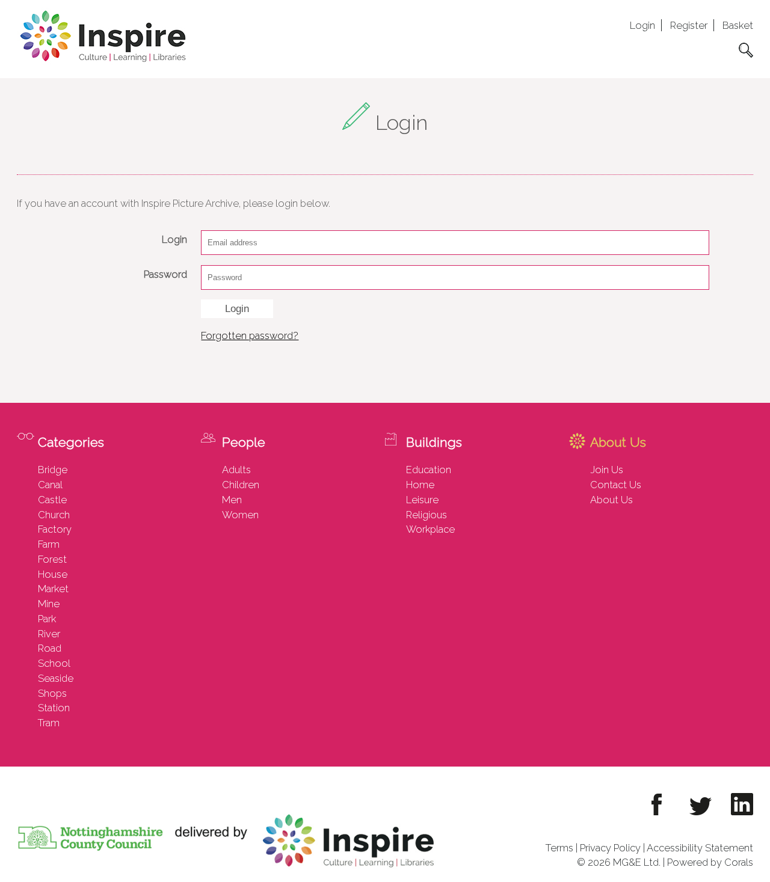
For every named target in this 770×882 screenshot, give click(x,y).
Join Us (606, 470)
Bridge (52, 470)
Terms (559, 848)
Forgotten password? (249, 335)
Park (47, 619)
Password (165, 274)
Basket (737, 25)
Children (240, 485)
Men (232, 500)
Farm (49, 544)
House (52, 574)
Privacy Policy (610, 848)
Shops (52, 693)
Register (688, 25)
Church (54, 515)
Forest (52, 559)
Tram (49, 723)
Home (420, 485)
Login (642, 25)
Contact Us (615, 485)
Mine (49, 604)
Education (428, 470)
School (54, 663)
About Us (611, 500)
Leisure (422, 500)
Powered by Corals (710, 862)
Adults (236, 470)
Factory (55, 529)
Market (53, 589)
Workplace (430, 529)
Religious (426, 515)
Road (49, 648)
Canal (50, 485)
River (49, 634)
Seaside (55, 678)
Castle (52, 500)
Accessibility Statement (700, 848)
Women (240, 515)
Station (54, 708)
